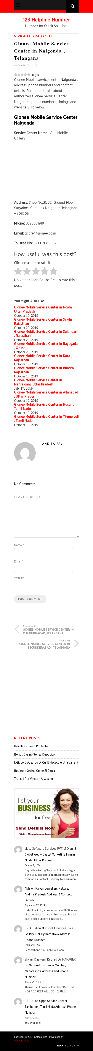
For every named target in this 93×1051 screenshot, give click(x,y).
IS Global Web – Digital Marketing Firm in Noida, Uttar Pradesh (50, 854)
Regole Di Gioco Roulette (31, 746)
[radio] (18, 271)
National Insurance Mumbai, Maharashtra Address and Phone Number (46, 971)
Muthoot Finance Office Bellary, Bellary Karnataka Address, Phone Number (49, 934)
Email (18, 561)
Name (19, 545)
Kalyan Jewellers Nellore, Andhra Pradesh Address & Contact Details (48, 894)
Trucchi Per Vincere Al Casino (33, 779)
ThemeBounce (21, 1041)
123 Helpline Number (46, 20)
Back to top (66, 1045)
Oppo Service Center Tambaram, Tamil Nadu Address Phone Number (50, 1007)
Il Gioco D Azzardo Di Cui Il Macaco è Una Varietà (46, 762)
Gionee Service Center (33, 35)
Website (19, 578)
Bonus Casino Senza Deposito (34, 754)
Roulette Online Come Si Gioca (34, 771)
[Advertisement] (46, 173)
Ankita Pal (52, 443)
